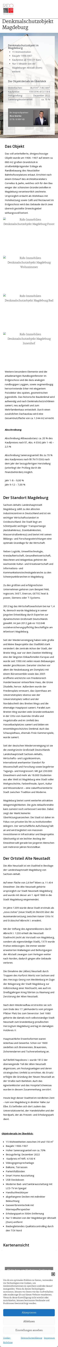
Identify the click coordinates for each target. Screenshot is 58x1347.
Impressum (49, 1338)
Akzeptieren (29, 1312)
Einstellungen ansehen (29, 1330)
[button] (53, 1274)
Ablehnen (29, 1321)
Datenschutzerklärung (31, 1338)
